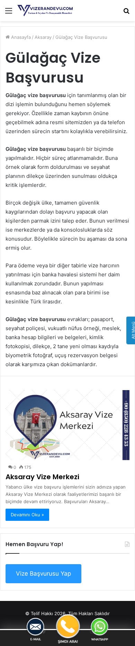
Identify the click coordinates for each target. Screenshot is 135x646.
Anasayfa (20, 37)
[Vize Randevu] (45, 10)
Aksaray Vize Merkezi (42, 477)
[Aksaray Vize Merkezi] (67, 425)
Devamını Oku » (27, 514)
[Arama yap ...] (126, 13)
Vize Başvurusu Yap (43, 573)
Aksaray (43, 37)
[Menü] (8, 13)
